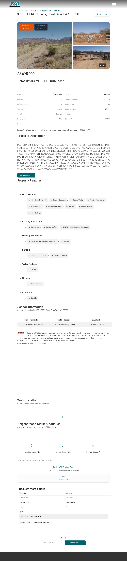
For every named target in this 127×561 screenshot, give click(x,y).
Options (21, 512)
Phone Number (70, 502)
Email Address (24, 502)
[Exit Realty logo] (15, 4)
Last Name (68, 493)
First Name (23, 493)
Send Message (75, 543)
